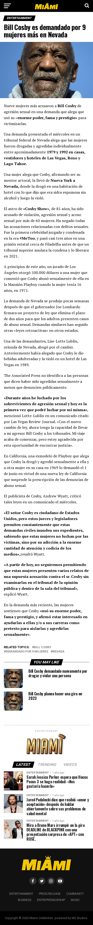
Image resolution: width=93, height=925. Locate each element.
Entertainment (21, 893)
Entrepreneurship (51, 900)
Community (75, 893)
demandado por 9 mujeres (27, 651)
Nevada (58, 651)
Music (75, 900)
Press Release (50, 893)
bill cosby (42, 647)
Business (24, 900)
